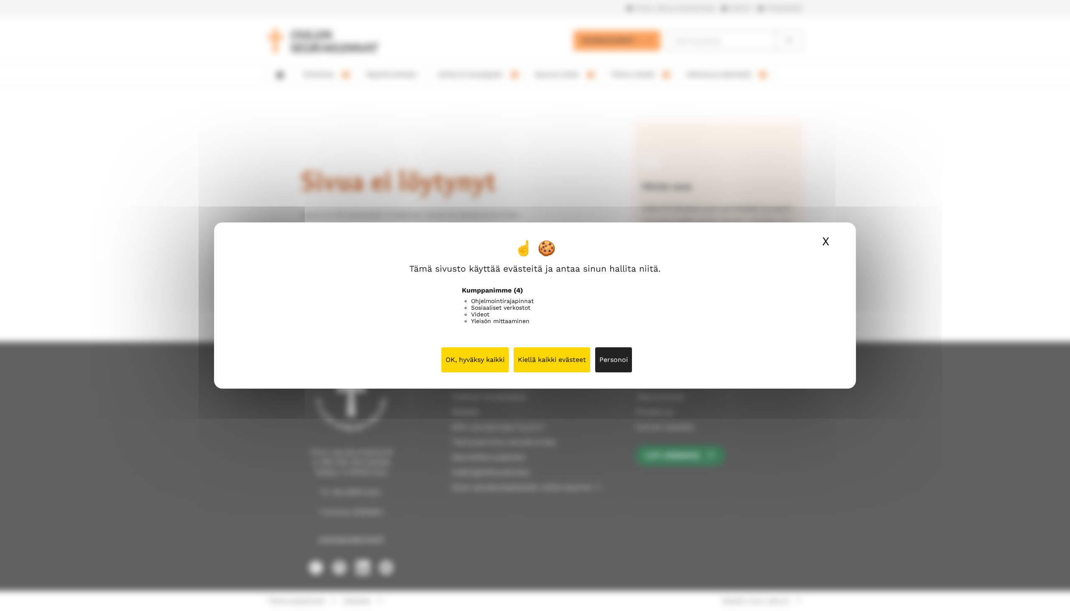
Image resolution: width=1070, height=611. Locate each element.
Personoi (613, 360)
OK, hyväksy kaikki (475, 360)
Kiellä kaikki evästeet (552, 360)
